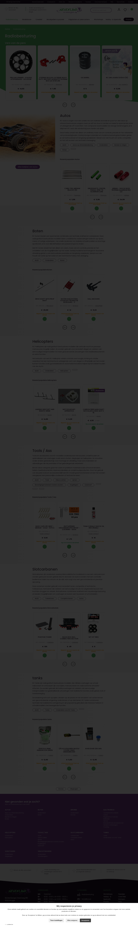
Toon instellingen (56, 920)
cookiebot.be (10, 924)
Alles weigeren (72, 920)
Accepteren (85, 920)
